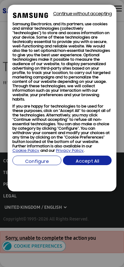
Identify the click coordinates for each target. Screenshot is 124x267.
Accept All (87, 161)
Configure (37, 161)
